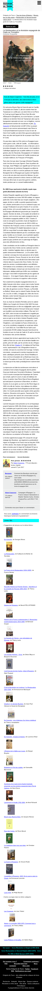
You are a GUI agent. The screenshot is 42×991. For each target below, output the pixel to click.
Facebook (34, 969)
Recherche (6, 981)
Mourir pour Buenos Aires (12, 817)
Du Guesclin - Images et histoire (14, 737)
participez (15, 514)
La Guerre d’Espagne (11, 862)
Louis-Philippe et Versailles (12, 940)
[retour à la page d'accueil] (8, 5)
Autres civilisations (33, 983)
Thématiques (21, 986)
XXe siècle (22, 983)
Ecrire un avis (10, 26)
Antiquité (14, 981)
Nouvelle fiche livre (20, 963)
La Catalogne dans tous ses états (15, 845)
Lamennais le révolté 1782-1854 (14, 802)
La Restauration (9, 554)
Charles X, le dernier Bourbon (13, 704)
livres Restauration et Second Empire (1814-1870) (19, 951)
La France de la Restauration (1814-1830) (17, 570)
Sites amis (26, 966)
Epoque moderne (32, 981)
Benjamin (8, 473)
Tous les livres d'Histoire (24, 15)
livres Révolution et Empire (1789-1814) (25, 948)
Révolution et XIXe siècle (10, 983)
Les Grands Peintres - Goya (13, 654)
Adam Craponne (10, 492)
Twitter (27, 969)
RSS (12, 971)
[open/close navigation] (39, 3)
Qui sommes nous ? (10, 961)
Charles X (18, 345)
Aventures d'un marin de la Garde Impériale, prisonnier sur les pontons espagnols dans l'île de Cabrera (20, 786)
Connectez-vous (10, 507)
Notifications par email (23, 971)
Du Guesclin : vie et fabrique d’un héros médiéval (20, 720)
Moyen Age (21, 981)
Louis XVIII (7, 892)
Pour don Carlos (9, 831)
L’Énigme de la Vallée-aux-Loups (14, 751)
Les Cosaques (8, 911)
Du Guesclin (8, 539)
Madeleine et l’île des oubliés (13, 767)
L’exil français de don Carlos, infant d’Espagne (19, 671)
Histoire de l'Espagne (11, 605)
